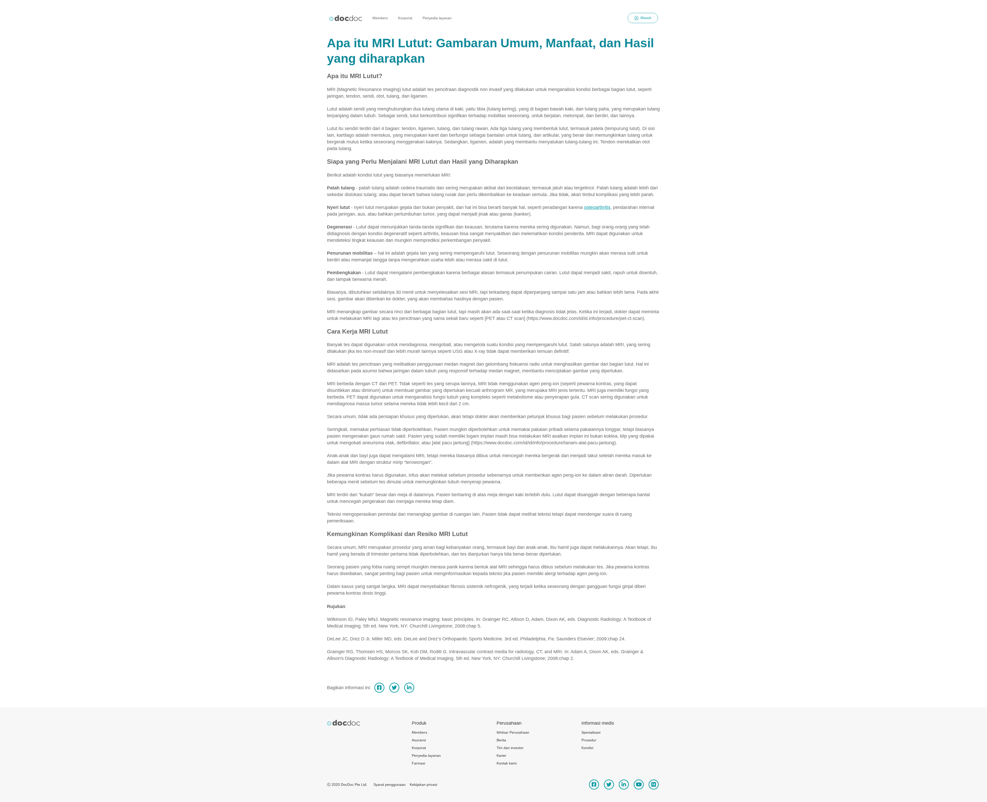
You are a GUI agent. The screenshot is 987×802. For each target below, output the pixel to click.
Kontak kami (507, 763)
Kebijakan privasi (423, 784)
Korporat (405, 18)
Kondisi (587, 748)
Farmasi (418, 763)
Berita (501, 740)
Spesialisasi (590, 732)
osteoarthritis (597, 207)
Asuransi (419, 740)
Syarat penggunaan (389, 784)
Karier (501, 755)
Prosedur (588, 740)
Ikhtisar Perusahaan (513, 732)
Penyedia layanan (437, 18)
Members (380, 18)
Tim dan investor (510, 748)
